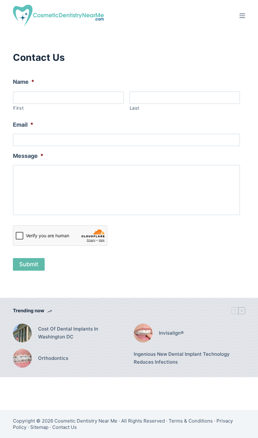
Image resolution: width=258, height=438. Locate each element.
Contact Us (64, 427)
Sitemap (39, 427)
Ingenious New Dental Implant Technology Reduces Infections (182, 358)
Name (23, 81)
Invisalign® (171, 333)
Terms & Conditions (191, 421)
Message (28, 156)
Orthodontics (53, 358)
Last (135, 108)
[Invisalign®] (143, 333)
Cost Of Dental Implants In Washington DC (68, 333)
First (18, 108)
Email (23, 124)
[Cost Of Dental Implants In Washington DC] (22, 333)
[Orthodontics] (22, 358)
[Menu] (242, 16)
